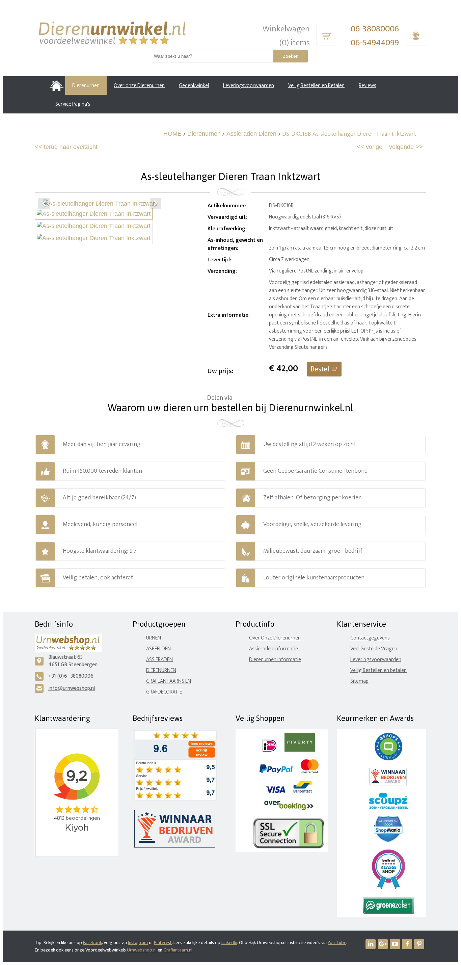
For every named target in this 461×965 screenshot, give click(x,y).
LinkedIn (229, 942)
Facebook (92, 942)
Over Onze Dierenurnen (275, 638)
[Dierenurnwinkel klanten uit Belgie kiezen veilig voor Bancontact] (302, 791)
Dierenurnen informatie (275, 659)
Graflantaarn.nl (177, 950)
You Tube (337, 942)
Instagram (138, 942)
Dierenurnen (204, 133)
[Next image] (155, 203)
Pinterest (163, 942)
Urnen (153, 638)
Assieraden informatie (273, 648)
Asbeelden (158, 648)
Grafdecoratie (164, 692)
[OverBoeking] (289, 808)
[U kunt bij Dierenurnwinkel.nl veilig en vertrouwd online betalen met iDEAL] (269, 750)
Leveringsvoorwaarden (375, 659)
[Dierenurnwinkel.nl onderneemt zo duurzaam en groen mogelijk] (388, 912)
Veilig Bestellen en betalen (378, 670)
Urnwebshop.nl (142, 950)
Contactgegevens (370, 638)
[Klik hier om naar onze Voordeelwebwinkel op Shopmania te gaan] (388, 840)
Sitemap (359, 681)
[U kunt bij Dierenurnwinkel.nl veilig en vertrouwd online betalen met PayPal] (276, 771)
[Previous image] (44, 203)
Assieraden (159, 659)
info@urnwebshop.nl (71, 688)
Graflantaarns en (168, 681)
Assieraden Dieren (251, 133)
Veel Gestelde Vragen (373, 648)
